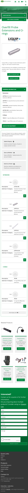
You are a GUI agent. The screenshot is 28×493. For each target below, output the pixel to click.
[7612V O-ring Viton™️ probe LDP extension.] (15, 294)
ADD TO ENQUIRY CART (14, 74)
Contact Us (3, 459)
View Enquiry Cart (14, 312)
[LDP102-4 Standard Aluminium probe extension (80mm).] (15, 204)
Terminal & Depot (4, 467)
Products (3, 455)
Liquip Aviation (7, 15)
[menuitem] (14, 456)
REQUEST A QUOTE (14, 78)
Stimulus (8, 489)
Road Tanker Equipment (6, 465)
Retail (2, 471)
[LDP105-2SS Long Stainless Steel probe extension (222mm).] (15, 246)
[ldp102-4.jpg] (14, 52)
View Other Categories (13, 19)
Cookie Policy (10, 486)
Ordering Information (9, 89)
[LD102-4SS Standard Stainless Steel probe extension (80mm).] (15, 182)
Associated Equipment (9, 126)
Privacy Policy (4, 486)
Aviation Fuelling (4, 469)
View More (6, 348)
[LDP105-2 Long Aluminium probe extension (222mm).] (15, 226)
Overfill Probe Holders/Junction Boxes (21, 369)
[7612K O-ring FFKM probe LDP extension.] (15, 274)
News (2, 457)
